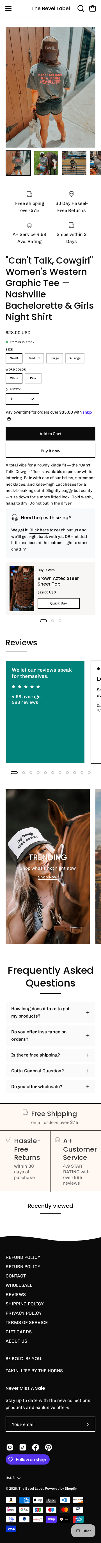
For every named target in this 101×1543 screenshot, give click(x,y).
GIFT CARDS (19, 1331)
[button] (80, 8)
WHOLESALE (19, 1285)
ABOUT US (16, 1341)
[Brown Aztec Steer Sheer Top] (22, 588)
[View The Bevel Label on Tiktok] (23, 1447)
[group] (50, 712)
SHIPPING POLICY (25, 1304)
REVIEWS (16, 1294)
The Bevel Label (50, 8)
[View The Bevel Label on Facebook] (35, 1447)
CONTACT (16, 1276)
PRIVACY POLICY (24, 1313)
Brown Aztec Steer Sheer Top (58, 581)
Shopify (71, 1489)
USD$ (10, 1478)
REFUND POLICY (23, 1257)
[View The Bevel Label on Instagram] (10, 1447)
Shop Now (48, 877)
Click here (39, 529)
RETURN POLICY (23, 1266)
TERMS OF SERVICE (27, 1322)
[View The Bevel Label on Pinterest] (48, 1447)
